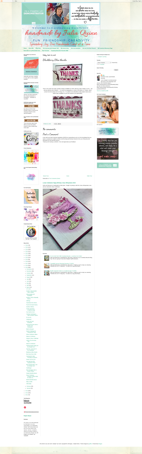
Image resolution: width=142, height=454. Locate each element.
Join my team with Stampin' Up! (51, 48)
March (28, 287)
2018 (26, 261)
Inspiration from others (31, 302)
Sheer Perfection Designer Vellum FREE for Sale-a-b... (32, 376)
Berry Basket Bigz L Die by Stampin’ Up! (31, 365)
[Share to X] (57, 124)
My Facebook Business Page (105, 48)
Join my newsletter (75, 48)
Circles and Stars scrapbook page (30, 309)
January (29, 388)
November (29, 271)
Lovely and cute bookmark (30, 322)
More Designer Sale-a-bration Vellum (31, 370)
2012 (26, 394)
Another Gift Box (30, 306)
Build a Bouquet (30, 329)
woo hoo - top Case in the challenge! (31, 349)
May (28, 283)
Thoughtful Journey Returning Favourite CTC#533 (62, 263)
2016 (26, 265)
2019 (26, 259)
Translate (102, 64)
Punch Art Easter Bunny (31, 304)
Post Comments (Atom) (54, 178)
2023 (26, 251)
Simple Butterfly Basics (31, 373)
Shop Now (38, 48)
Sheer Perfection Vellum (31, 334)
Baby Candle (29, 381)
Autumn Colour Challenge (32, 338)
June (28, 281)
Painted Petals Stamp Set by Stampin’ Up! (32, 346)
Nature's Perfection (30, 336)
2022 (26, 253)
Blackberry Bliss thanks (31, 352)
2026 (26, 245)
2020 (26, 257)
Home (25, 48)
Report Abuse (27, 415)
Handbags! (29, 367)
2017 (26, 263)
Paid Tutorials (45, 50)
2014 (26, 390)
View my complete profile (102, 90)
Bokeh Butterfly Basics (31, 379)
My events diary (65, 48)
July (28, 279)
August (28, 277)
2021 (26, 255)
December (29, 269)
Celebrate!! (29, 319)
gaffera (90, 443)
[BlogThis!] (56, 124)
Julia (103, 75)
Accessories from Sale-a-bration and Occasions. (32, 326)
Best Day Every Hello (31, 354)
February (29, 386)
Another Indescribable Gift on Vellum (31, 291)
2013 (26, 392)
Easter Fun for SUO (31, 359)
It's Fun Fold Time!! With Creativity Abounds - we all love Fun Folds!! (66, 256)
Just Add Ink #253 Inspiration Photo (30, 362)
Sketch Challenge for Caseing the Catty (31, 332)
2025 (26, 247)
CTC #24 (28, 289)
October (29, 273)
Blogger (100, 443)
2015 (26, 267)
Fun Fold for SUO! (30, 312)
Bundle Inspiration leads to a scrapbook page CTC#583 (63, 270)
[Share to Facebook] (59, 124)
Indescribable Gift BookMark (30, 295)
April (28, 285)
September (29, 275)
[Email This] (54, 124)
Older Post (89, 176)
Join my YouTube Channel (89, 48)
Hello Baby (28, 383)
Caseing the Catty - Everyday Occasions (31, 357)
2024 (26, 249)
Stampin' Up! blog (102, 56)
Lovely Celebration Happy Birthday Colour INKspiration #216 (59, 182)
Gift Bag (28, 300)
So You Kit (28, 317)
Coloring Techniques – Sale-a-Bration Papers (32, 315)
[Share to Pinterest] (60, 124)
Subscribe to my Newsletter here (32, 50)
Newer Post (46, 176)
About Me (31, 48)
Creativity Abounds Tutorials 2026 (59, 50)
